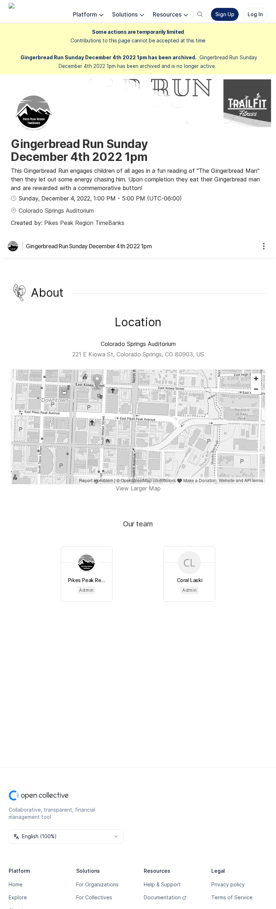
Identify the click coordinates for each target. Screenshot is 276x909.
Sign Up (224, 14)
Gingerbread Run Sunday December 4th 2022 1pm (89, 246)
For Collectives (94, 897)
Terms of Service (232, 897)
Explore (18, 897)
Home (16, 884)
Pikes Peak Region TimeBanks (84, 222)
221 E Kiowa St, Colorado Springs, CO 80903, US (138, 354)
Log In (255, 14)
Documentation (162, 897)
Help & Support (162, 884)
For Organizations (97, 884)
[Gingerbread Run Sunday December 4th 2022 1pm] (14, 246)
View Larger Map (138, 488)
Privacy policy (228, 884)
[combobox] (66, 836)
